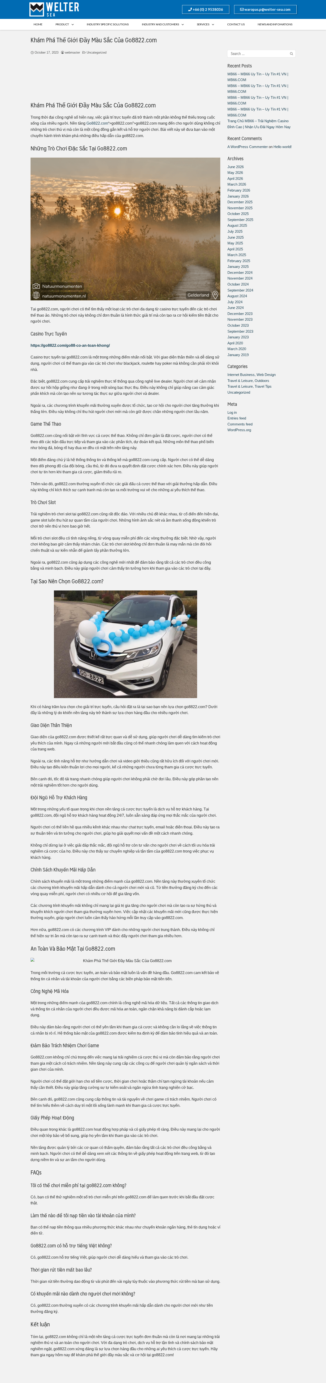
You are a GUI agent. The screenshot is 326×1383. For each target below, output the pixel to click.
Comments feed (239, 424)
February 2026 (238, 190)
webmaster (72, 52)
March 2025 (236, 255)
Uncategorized (96, 52)
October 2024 (238, 284)
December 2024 (239, 272)
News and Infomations (275, 24)
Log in (232, 412)
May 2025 (235, 243)
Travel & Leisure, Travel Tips (249, 386)
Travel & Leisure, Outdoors (248, 381)
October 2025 (238, 214)
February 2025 (238, 261)
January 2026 (238, 196)
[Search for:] (261, 53)
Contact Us (236, 24)
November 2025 (239, 208)
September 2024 (240, 290)
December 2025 (239, 202)
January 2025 (238, 266)
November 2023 (239, 319)
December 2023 (239, 314)
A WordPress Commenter (247, 147)
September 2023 (240, 331)
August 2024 (237, 296)
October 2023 (238, 325)
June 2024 (235, 308)
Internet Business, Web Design (251, 375)
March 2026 (236, 184)
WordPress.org (239, 430)
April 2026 (235, 178)
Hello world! (282, 147)
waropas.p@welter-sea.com (267, 9)
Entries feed (236, 418)
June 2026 (235, 167)
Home (38, 24)
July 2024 (234, 302)
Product (62, 24)
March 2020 (236, 349)
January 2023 (238, 337)
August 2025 (237, 225)
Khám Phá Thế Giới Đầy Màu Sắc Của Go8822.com (94, 39)
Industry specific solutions (108, 24)
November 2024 (239, 278)
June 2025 (235, 237)
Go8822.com (97, 123)
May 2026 (235, 173)
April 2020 (235, 343)
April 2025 (235, 249)
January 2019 (238, 355)
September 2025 (240, 220)
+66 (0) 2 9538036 (207, 9)
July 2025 (234, 231)
